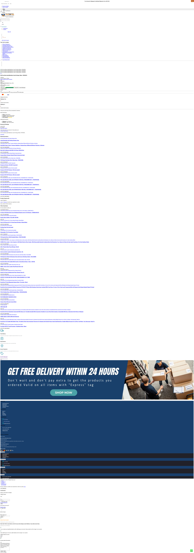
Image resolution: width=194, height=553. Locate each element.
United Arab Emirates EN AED (6, 3)
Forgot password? (3, 502)
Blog (3, 412)
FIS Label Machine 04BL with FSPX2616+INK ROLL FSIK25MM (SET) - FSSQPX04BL (19, 179)
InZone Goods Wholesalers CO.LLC (5, 438)
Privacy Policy (4, 405)
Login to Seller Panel (5, 478)
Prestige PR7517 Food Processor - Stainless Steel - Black (13, 326)
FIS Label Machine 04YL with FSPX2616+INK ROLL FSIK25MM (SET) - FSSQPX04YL (19, 184)
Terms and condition (5, 406)
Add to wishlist (3, 79)
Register (5, 202)
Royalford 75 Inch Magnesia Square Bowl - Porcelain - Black (14, 282)
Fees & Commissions (5, 403)
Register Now (3, 507)
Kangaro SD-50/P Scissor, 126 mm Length (10, 174)
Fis (1, 73)
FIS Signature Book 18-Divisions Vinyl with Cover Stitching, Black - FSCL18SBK (18, 256)
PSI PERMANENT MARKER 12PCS (8, 297)
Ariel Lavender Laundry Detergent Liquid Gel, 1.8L (11, 251)
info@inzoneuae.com (7, 423)
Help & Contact (3, 459)
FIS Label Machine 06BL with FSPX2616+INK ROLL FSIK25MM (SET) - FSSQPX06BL (19, 194)
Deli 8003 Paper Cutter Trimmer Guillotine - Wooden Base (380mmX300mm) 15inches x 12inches (22, 145)
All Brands (4, 35)
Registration (5, 26)
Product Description (4, 130)
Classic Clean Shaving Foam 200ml (8, 301)
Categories (4, 36)
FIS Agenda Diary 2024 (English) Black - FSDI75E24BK (13, 237)
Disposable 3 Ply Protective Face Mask (9, 232)
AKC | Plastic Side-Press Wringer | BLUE (9, 246)
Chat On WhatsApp (22, 87)
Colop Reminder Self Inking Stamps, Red (9, 140)
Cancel (2, 494)
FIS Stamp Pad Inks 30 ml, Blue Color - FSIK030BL (11, 160)
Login (2, 26)
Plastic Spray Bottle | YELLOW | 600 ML (9, 217)
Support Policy (4, 404)
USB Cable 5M (3, 306)
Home (3, 34)
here (25, 486)
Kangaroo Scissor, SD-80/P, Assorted (8, 165)
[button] (2, 24)
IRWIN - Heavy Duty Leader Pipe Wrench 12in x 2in (11, 266)
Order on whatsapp (10, 87)
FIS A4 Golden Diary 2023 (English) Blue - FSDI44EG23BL (13, 292)
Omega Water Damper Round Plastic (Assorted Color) (12, 155)
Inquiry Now (16, 87)
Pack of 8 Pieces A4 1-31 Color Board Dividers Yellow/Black (13, 222)
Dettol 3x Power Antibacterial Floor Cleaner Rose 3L (12, 272)
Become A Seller (5, 6)
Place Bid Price (3, 514)
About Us (3, 411)
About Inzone (3, 467)
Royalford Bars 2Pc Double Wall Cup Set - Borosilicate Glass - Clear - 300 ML (17, 261)
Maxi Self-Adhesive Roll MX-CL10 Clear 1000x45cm (12, 150)
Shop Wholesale (5, 38)
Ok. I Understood (3, 488)
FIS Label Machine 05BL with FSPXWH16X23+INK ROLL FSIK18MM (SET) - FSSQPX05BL (20, 189)
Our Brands (4, 407)
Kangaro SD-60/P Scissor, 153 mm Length (10, 169)
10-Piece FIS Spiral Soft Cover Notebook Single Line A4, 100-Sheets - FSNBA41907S (19, 212)
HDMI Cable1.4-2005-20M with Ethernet (9, 316)
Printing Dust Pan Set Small (6, 227)
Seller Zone (2, 474)
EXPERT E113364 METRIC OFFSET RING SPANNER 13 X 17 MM (15, 277)
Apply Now (9, 427)
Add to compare (9, 79)
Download (2, 134)
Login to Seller (5, 7)
